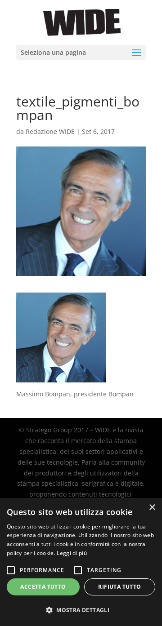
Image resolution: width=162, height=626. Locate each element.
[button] (81, 610)
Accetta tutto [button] (43, 586)
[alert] (81, 562)
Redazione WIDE (50, 131)
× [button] (151, 507)
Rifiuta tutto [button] (119, 586)
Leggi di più (72, 553)
